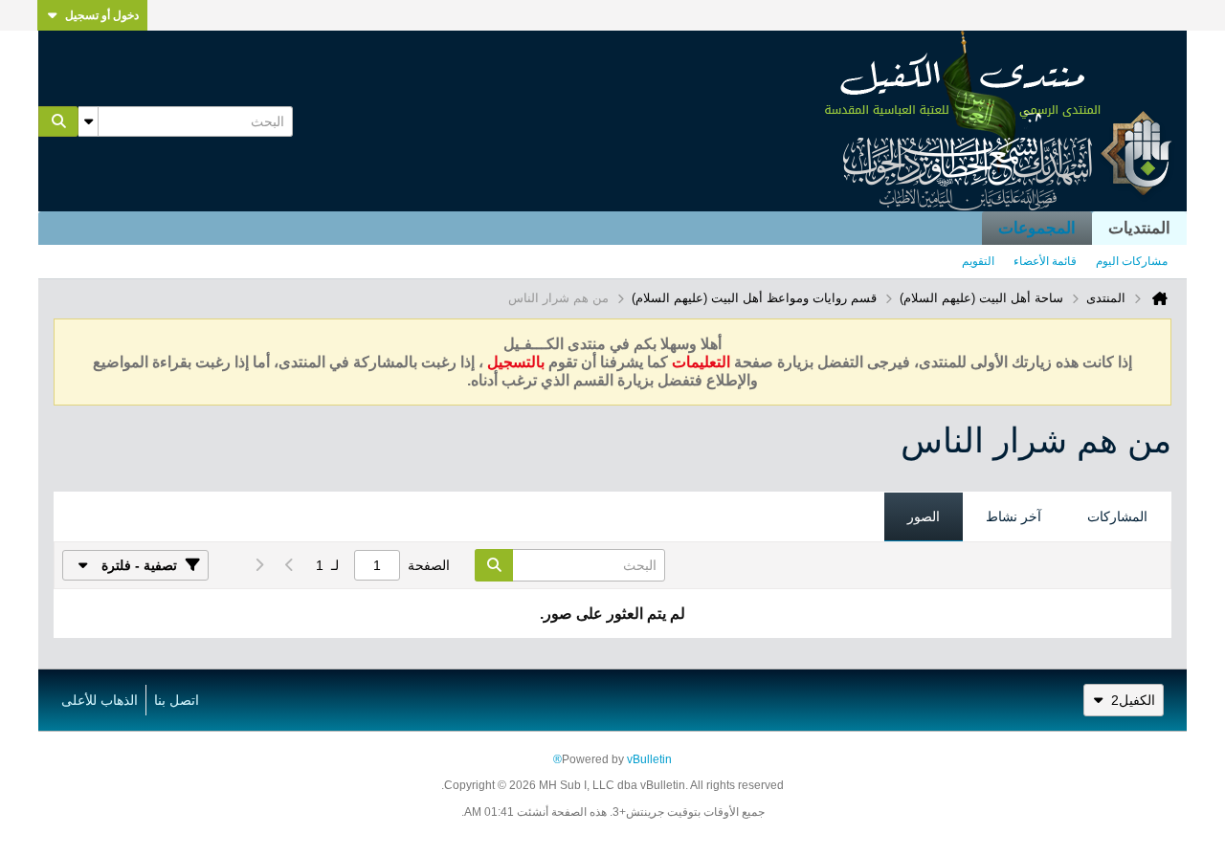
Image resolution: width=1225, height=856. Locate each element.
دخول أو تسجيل (102, 15)
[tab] (1117, 517)
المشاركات (1117, 516)
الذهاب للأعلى (99, 700)
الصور (923, 516)
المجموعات (1037, 228)
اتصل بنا (176, 700)
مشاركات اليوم (1132, 261)
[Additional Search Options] (88, 121)
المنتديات (1139, 228)
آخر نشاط (1013, 516)
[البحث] (58, 121)
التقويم (978, 261)
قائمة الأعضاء (1045, 261)
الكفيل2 (1133, 700)
